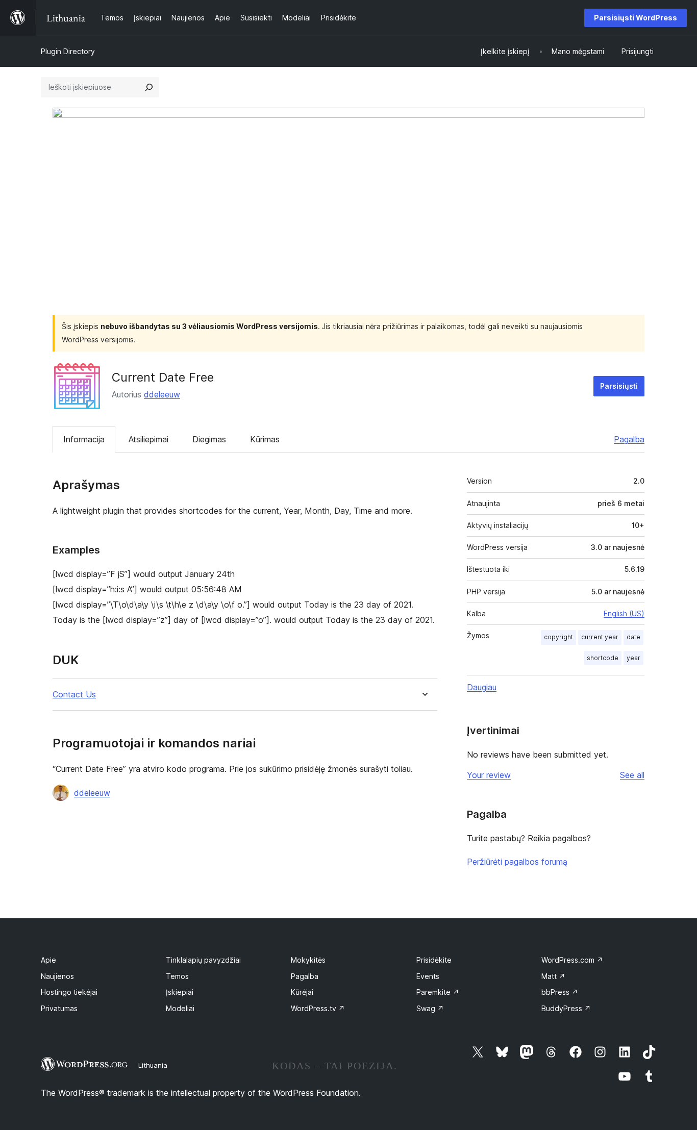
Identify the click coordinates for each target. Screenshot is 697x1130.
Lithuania (152, 1065)
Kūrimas (265, 439)
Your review (489, 775)
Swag (430, 1008)
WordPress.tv (318, 1008)
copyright (558, 637)
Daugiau (481, 687)
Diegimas (209, 439)
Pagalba (629, 439)
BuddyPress (566, 1008)
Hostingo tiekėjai (69, 992)
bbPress (559, 992)
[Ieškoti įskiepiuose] (149, 87)
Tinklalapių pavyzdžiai (203, 960)
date (633, 637)
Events (427, 976)
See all (632, 775)
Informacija (84, 439)
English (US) (624, 613)
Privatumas (59, 1008)
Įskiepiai (179, 992)
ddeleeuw (162, 394)
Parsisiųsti (619, 386)
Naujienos (57, 976)
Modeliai (180, 1008)
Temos (177, 976)
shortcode (602, 658)
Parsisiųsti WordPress (635, 17)
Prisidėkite (434, 960)
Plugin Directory (68, 51)
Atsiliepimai (148, 439)
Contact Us (74, 694)
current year (599, 637)
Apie (48, 960)
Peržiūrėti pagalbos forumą (517, 862)
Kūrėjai (302, 992)
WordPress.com (572, 960)
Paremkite (437, 992)
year (633, 658)
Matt (553, 976)
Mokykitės (308, 960)
